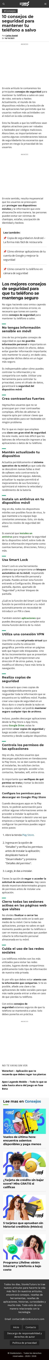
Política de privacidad (24, 1342)
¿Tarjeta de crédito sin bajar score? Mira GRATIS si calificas (23, 1183)
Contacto (31, 1327)
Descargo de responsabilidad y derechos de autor (24, 1335)
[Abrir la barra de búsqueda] (3, 4)
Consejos (33, 1101)
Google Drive (16, 725)
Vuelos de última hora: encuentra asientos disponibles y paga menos (22, 1140)
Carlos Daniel (11, 35)
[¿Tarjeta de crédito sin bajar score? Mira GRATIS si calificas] (24, 1175)
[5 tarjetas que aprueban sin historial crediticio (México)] (24, 1218)
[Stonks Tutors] (24, 4)
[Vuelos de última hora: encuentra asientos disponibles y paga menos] (24, 1132)
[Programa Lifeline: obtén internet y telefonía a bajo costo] (24, 1257)
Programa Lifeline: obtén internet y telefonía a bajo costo (22, 1266)
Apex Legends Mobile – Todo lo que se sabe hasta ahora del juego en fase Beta (24, 1085)
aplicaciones (28, 618)
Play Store (28, 835)
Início (16, 1327)
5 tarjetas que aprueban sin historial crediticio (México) (23, 1224)
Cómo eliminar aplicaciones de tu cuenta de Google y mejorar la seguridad (24, 255)
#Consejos (10, 10)
